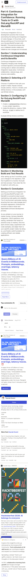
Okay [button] (4, 575)
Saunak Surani (9, 6)
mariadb (8, 29)
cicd (13, 29)
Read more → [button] (6, 538)
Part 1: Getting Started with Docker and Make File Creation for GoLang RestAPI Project (13, 457)
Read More (5, 297)
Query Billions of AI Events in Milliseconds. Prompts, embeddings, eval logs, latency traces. (13, 264)
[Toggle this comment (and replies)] (2, 323)
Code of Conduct (9, 330)
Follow (14, 402)
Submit (7, 314)
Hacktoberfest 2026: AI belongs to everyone (12, 517)
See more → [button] (5, 388)
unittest (19, 29)
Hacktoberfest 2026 (9, 526)
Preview (15, 314)
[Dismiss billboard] (26, 540)
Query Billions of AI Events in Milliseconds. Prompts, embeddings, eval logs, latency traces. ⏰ (14, 359)
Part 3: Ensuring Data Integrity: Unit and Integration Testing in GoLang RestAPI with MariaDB (13, 439)
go (3, 29)
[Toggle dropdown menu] (25, 240)
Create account (21, 2)
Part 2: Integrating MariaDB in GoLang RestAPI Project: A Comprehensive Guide (13, 448)
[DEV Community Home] (6, 2)
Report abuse (19, 330)
